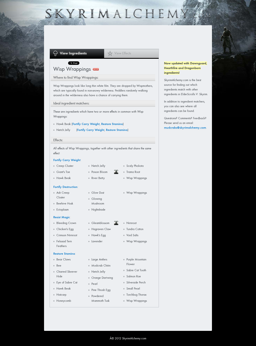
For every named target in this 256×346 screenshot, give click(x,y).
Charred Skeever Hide (66, 274)
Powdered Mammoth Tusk (100, 298)
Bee (58, 265)
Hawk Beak (64, 124)
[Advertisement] (113, 37)
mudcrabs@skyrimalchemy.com (185, 128)
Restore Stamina (112, 124)
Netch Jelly (63, 130)
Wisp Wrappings (136, 178)
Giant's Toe (63, 172)
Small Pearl (133, 288)
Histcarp (61, 294)
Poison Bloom (99, 172)
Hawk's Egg (98, 235)
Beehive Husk (64, 203)
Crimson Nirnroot (66, 235)
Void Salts (132, 235)
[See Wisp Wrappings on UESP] (95, 69)
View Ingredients (73, 53)
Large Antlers (99, 259)
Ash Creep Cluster (62, 195)
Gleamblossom (100, 223)
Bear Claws (63, 259)
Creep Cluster (64, 166)
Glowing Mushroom (97, 201)
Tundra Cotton (134, 229)
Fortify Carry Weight (86, 124)
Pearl (94, 284)
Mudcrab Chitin (100, 265)
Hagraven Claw (101, 229)
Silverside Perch (136, 282)
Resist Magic (61, 217)
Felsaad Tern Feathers (64, 243)
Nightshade (98, 209)
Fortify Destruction (65, 187)
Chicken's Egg (64, 229)
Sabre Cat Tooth (136, 270)
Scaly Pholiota (134, 166)
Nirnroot (131, 223)
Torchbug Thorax (136, 294)
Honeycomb (63, 301)
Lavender (96, 241)
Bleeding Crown (66, 223)
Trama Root (133, 172)
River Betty (98, 178)
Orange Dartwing (102, 278)
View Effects (122, 53)
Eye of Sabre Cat (66, 282)
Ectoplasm (62, 209)
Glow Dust (97, 193)
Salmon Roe (133, 276)
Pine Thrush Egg (100, 290)
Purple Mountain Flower (136, 262)
